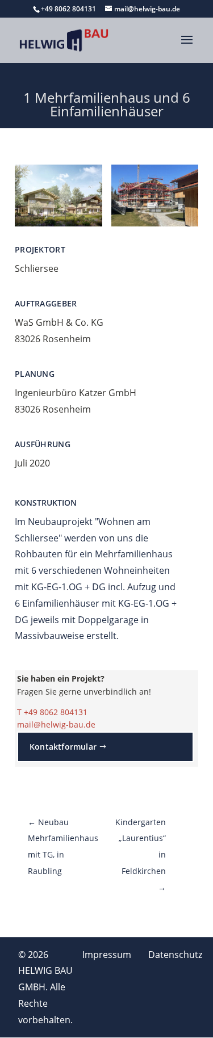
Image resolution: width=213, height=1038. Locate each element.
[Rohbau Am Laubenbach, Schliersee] (155, 223)
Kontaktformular (63, 746)
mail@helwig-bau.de (56, 724)
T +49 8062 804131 (52, 712)
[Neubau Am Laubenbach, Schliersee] (58, 223)
